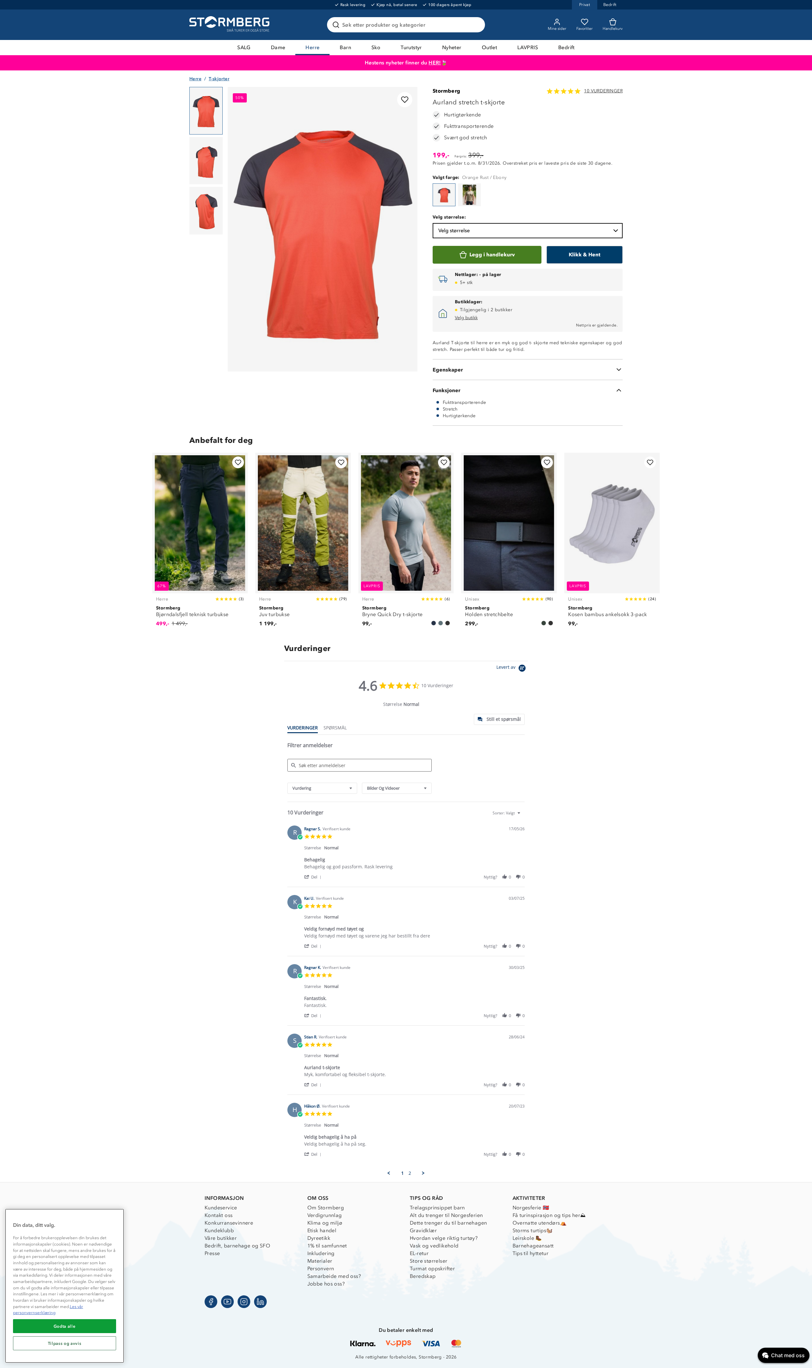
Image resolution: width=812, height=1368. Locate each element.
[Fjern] (476, 25)
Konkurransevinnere (229, 1223)
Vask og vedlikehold (434, 1246)
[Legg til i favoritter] (404, 99)
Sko (375, 47)
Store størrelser (428, 1261)
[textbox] (523, 815)
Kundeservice (221, 1208)
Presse (212, 1253)
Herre (312, 47)
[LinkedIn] (260, 1301)
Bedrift (566, 47)
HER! (435, 63)
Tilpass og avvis (65, 1343)
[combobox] (322, 788)
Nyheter (452, 47)
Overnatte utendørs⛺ (540, 1223)
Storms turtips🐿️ (533, 1230)
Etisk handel (322, 1230)
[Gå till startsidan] (230, 24)
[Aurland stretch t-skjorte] (444, 194)
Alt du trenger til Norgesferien (446, 1215)
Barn (345, 47)
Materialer (319, 1261)
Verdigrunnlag (324, 1215)
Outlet (489, 47)
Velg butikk (466, 317)
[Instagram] (244, 1301)
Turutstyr (411, 47)
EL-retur (419, 1253)
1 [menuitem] (402, 1173)
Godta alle (65, 1326)
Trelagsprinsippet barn (437, 1208)
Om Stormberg (325, 1208)
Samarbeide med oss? (334, 1276)
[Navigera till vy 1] (206, 111)
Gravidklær (423, 1230)
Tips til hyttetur (531, 1253)
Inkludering (321, 1253)
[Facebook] (211, 1301)
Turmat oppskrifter (432, 1269)
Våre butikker (221, 1238)
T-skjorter (219, 79)
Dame (278, 47)
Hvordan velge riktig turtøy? (444, 1238)
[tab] (499, 719)
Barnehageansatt (533, 1246)
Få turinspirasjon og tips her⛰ (549, 1215)
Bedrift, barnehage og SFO (237, 1246)
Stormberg (447, 91)
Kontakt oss (218, 1215)
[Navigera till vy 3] (206, 210)
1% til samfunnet (327, 1246)
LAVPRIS (527, 47)
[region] (64, 1286)
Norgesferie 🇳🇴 (531, 1208)
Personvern (320, 1269)
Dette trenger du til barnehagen (448, 1223)
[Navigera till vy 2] (206, 161)
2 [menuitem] (410, 1173)
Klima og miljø (325, 1223)
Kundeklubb (219, 1230)
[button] (314, 877)
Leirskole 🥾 (527, 1238)
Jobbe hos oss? (326, 1284)
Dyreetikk (319, 1238)
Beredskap (423, 1276)
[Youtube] (227, 1301)
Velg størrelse (454, 230)
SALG (244, 47)
